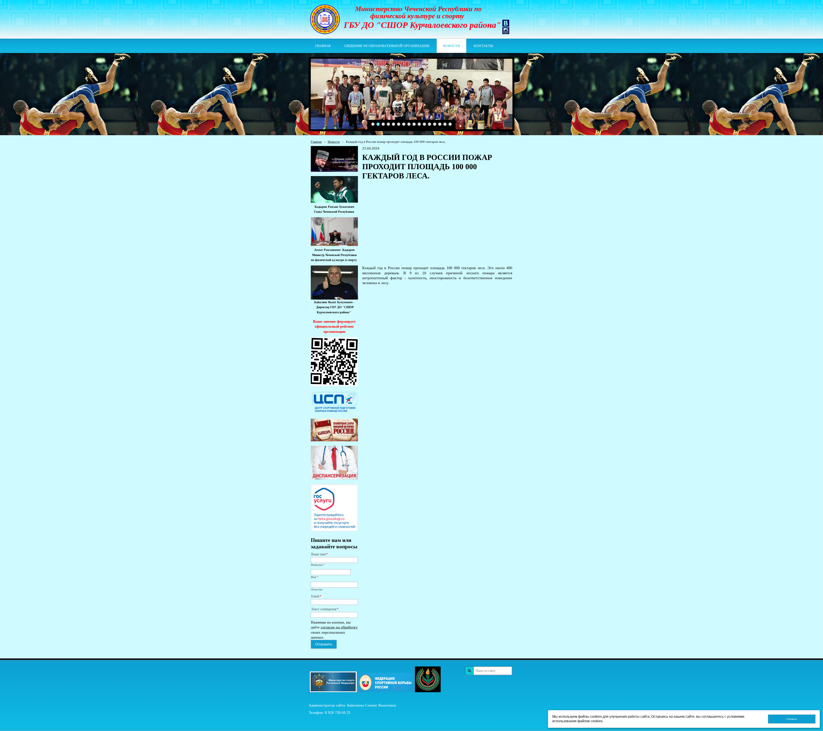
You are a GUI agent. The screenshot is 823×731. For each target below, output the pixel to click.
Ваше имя (318, 554)
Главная (316, 141)
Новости (334, 141)
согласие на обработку (339, 627)
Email (315, 596)
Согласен (792, 719)
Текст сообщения (323, 609)
